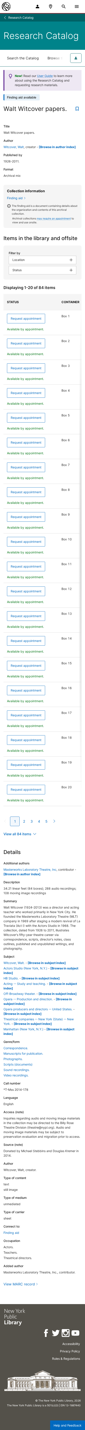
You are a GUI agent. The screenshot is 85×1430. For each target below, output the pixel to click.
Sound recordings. (16, 1070)
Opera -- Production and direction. (28, 999)
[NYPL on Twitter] (56, 1334)
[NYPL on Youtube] (75, 1334)
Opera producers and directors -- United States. (37, 1009)
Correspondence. (15, 1048)
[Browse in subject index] (47, 963)
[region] (42, 550)
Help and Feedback (68, 1425)
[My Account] (37, 6)
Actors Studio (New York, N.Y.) (25, 968)
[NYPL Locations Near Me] (50, 6)
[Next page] (53, 821)
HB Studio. (11, 978)
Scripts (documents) (17, 1064)
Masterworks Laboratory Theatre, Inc (29, 869)
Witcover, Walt (13, 147)
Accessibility (71, 1344)
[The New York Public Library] (6, 6)
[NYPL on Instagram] (66, 1334)
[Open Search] (63, 6)
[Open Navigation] (76, 6)
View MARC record (19, 1284)
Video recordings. (16, 1075)
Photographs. (13, 1059)
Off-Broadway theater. (19, 994)
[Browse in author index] (57, 147)
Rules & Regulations (66, 1358)
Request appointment (26, 318)
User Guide (45, 76)
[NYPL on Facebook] (46, 1334)
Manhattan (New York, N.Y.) (23, 1029)
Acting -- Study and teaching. (24, 984)
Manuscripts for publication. (23, 1053)
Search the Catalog (23, 58)
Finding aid (15, 198)
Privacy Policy (70, 1351)
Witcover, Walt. (14, 963)
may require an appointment (54, 218)
